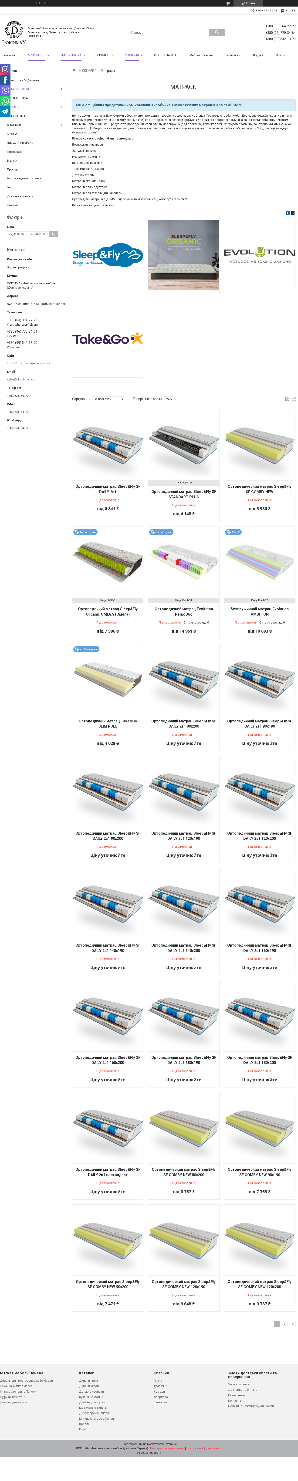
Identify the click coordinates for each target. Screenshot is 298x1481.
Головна (9, 55)
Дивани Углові (89, 1386)
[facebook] (288, 213)
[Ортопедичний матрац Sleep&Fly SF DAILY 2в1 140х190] (107, 903)
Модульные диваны (93, 1407)
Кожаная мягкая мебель (17, 1386)
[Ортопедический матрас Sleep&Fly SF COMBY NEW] (259, 444)
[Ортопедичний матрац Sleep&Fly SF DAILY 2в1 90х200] (107, 791)
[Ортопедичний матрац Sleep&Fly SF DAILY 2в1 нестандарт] (107, 1127)
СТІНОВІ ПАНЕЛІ (165, 55)
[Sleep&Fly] (107, 255)
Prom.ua (171, 1444)
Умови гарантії (238, 1384)
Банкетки (160, 1402)
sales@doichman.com (22, 379)
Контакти (233, 55)
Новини (12, 205)
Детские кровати (91, 1391)
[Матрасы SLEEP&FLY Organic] (183, 255)
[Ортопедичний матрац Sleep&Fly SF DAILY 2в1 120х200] (259, 791)
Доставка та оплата (242, 1389)
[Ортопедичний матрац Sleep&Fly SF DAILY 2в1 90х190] (259, 679)
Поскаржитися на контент (167, 1448)
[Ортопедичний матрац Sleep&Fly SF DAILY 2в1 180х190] (183, 1015)
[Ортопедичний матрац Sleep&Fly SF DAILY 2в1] (107, 444)
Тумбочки (160, 1386)
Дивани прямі (88, 1380)
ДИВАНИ (103, 55)
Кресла (84, 1424)
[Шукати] (217, 32)
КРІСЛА (12, 134)
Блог (10, 187)
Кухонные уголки (91, 1397)
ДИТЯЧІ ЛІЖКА (71, 55)
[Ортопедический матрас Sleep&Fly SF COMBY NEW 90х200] (107, 1240)
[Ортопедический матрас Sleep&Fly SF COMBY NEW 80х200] (183, 1127)
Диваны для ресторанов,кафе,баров (26, 1380)
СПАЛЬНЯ (132, 55)
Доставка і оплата (20, 196)
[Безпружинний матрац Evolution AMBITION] (259, 562)
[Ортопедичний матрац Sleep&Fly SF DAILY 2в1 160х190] (259, 903)
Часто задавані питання (24, 178)
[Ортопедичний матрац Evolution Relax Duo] (183, 562)
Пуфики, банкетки (12, 1397)
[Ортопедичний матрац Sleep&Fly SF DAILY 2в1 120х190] (183, 791)
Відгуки (258, 55)
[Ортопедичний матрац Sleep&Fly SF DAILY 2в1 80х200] (183, 679)
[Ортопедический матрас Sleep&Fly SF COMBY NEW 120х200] (259, 1240)
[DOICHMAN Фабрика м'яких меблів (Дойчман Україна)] (14, 32)
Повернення (237, 1395)
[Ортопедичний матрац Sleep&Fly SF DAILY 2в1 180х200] (259, 1015)
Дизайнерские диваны (95, 1413)
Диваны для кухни (92, 1402)
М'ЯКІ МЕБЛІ (36, 55)
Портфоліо (15, 151)
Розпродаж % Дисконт (23, 80)
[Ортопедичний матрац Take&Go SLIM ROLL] (107, 679)
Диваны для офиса (13, 1402)
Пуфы (83, 1429)
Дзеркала (161, 1397)
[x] (293, 213)
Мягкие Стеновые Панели (18, 1391)
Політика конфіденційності (204, 1448)
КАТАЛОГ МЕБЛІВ (19, 89)
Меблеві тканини (201, 55)
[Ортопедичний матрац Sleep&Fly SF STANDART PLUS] (183, 444)
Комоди (159, 1391)
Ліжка (158, 1380)
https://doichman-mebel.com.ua (28, 363)
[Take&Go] (107, 338)
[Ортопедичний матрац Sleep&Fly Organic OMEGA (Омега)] (107, 562)
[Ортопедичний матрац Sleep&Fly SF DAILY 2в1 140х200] (183, 903)
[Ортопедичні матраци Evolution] (259, 255)
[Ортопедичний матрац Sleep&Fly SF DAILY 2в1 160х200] (107, 1015)
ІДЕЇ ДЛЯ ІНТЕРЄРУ (20, 142)
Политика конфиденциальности (251, 1406)
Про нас (12, 169)
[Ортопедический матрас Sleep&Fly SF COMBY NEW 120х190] (183, 1240)
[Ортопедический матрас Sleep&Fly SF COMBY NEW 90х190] (259, 1127)
